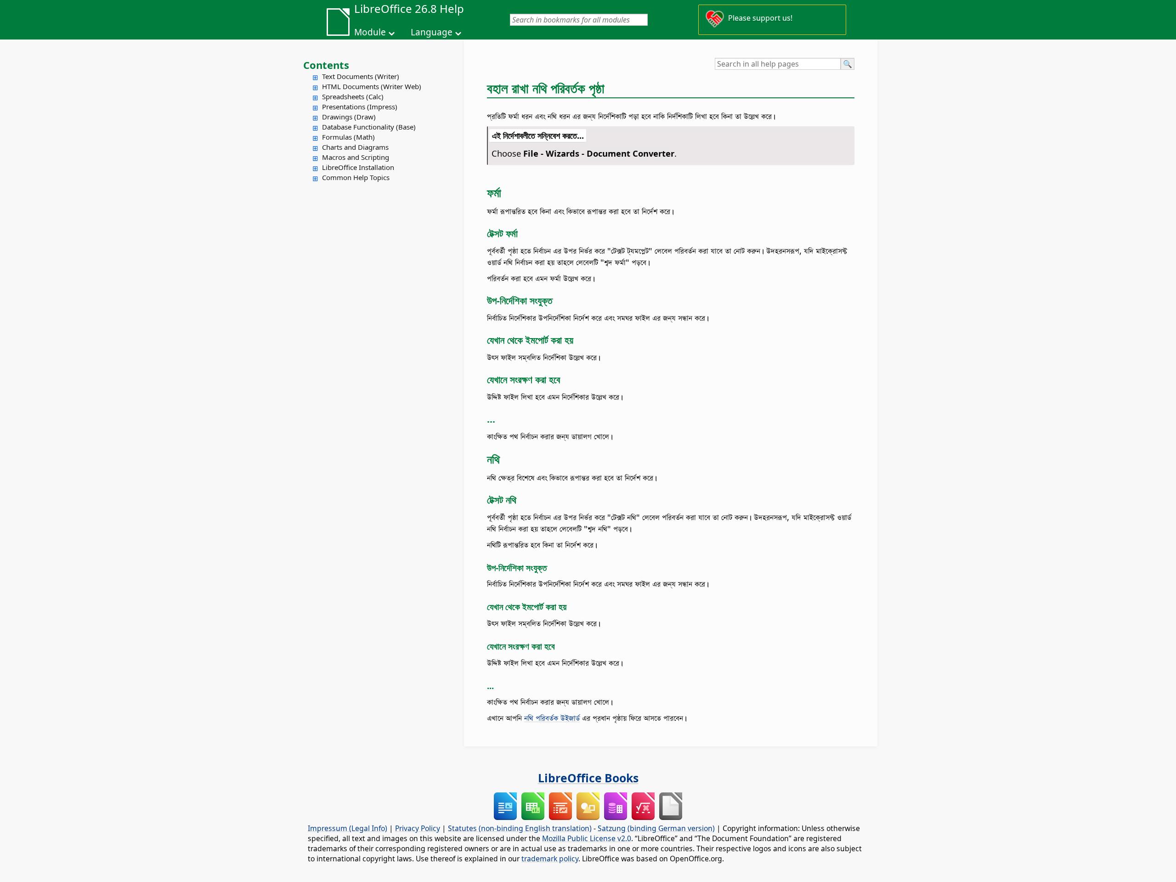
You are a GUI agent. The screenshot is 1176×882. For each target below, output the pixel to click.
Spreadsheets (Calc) (353, 96)
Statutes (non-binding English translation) (520, 828)
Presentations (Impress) (359, 106)
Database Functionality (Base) (369, 126)
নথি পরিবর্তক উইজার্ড (552, 718)
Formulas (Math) (348, 136)
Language (431, 32)
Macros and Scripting (355, 157)
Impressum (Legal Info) (347, 828)
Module (370, 32)
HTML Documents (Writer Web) (371, 86)
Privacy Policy (417, 828)
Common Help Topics (356, 177)
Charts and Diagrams (355, 147)
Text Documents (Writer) (360, 76)
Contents (326, 65)
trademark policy (549, 859)
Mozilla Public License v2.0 (586, 838)
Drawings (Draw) (349, 116)
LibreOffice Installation (358, 167)
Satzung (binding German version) (656, 828)
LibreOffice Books (588, 778)
